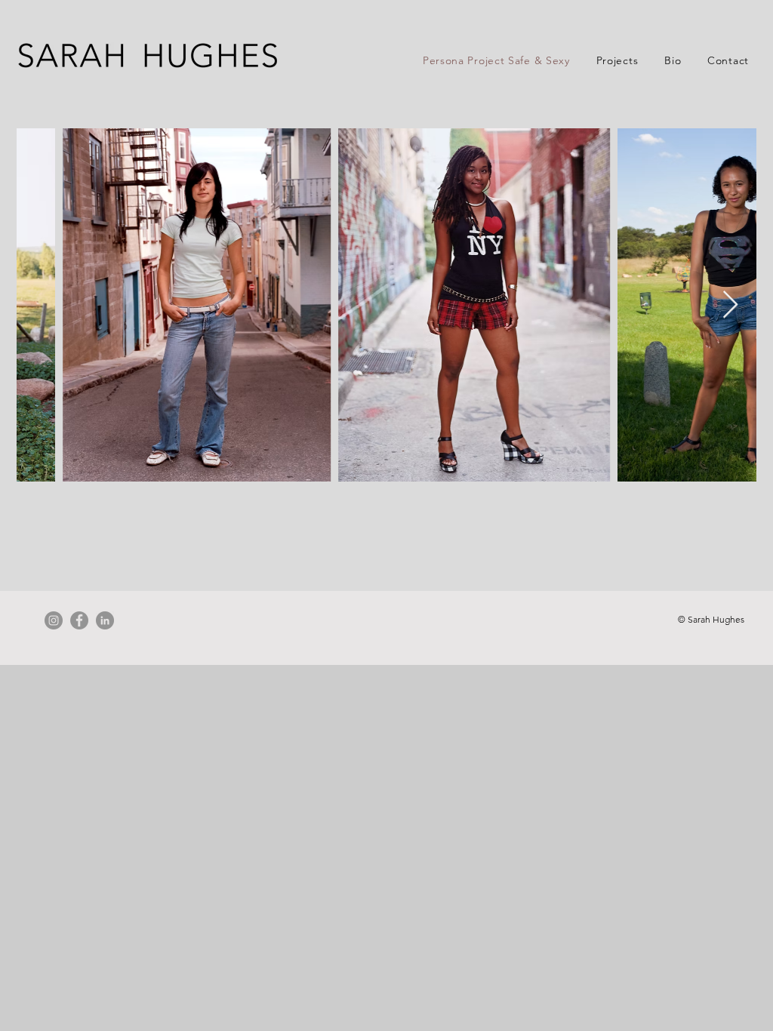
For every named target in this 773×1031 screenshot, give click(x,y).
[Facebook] (79, 620)
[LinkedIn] (105, 620)
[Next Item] (730, 305)
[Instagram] (54, 620)
